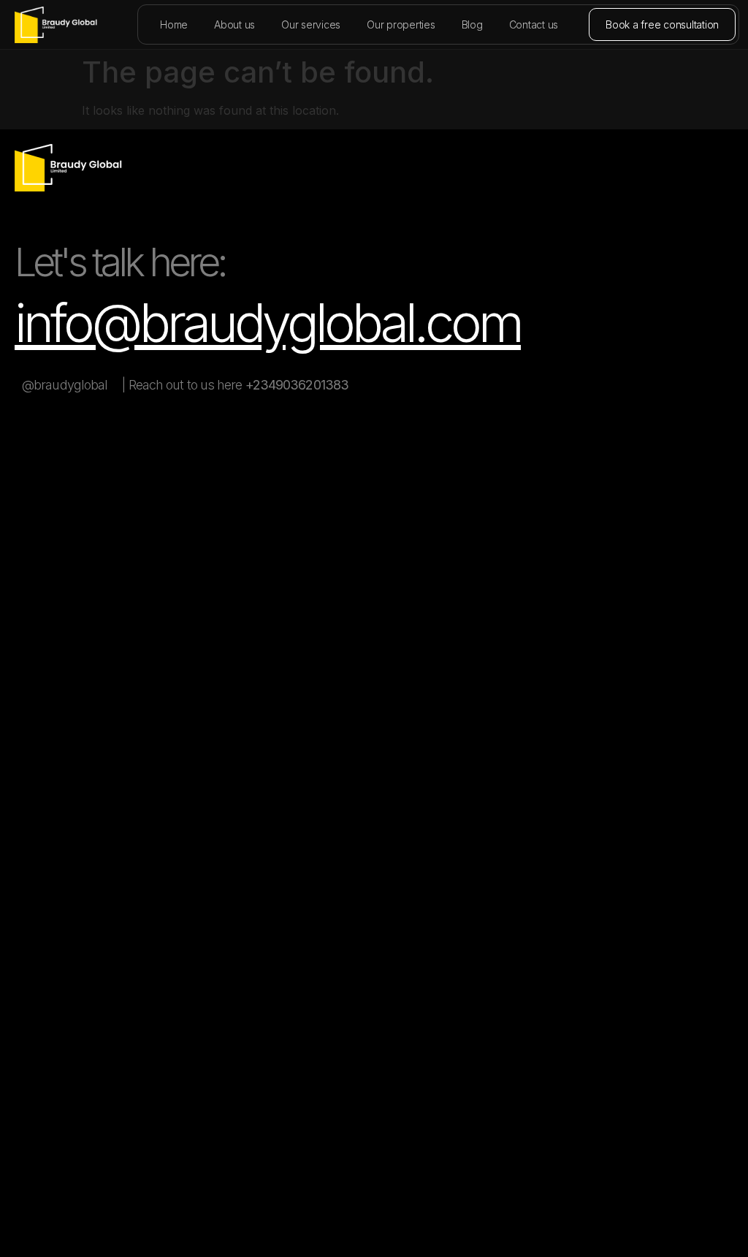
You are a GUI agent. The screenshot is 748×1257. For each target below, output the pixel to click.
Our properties (401, 24)
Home (174, 24)
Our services (310, 24)
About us (234, 24)
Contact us (534, 24)
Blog (472, 24)
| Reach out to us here (235, 384)
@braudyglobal (64, 384)
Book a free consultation (662, 24)
